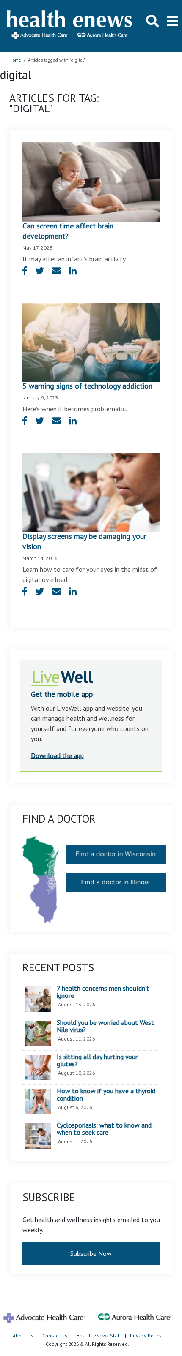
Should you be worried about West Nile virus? (105, 1026)
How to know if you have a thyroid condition (106, 1094)
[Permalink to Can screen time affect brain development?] (91, 181)
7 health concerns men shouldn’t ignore (103, 992)
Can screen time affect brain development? (67, 231)
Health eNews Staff (98, 1335)
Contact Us (54, 1335)
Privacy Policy (146, 1335)
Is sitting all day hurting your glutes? (97, 1060)
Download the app (57, 755)
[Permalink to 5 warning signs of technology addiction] (91, 341)
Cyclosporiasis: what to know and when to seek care (104, 1129)
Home (15, 60)
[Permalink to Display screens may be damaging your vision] (91, 491)
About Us (23, 1335)
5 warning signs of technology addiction (87, 386)
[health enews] (70, 25)
